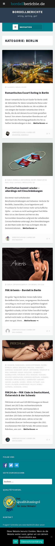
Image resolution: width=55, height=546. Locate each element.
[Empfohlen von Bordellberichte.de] (22, 503)
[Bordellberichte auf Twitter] (12, 465)
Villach (7, 384)
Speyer (29, 382)
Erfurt (25, 370)
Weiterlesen (39, 123)
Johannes (18, 332)
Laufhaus (17, 182)
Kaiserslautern (10, 375)
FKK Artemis (32, 285)
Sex (34, 182)
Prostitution (27, 182)
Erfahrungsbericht (20, 285)
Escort (24, 87)
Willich (33, 384)
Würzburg (17, 387)
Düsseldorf (18, 370)
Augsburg (10, 365)
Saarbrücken (31, 380)
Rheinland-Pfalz (20, 380)
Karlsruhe (21, 375)
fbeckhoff (19, 240)
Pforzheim (9, 380)
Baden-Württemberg (33, 365)
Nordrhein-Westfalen (32, 377)
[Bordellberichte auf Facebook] (6, 465)
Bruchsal (31, 368)
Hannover (13, 372)
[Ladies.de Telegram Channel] (17, 465)
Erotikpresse (25, 180)
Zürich (25, 387)
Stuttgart (36, 382)
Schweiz (23, 382)
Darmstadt (39, 368)
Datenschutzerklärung (31, 541)
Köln (11, 182)
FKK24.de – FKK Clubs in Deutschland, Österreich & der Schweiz (27, 394)
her (23, 132)
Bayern (43, 365)
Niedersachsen (18, 377)
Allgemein (11, 87)
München (34, 375)
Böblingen (22, 368)
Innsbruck (37, 372)
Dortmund (9, 370)
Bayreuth (8, 368)
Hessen (20, 372)
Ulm (42, 382)
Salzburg (15, 382)
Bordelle (16, 180)
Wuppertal (9, 387)
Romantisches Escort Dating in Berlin (27, 92)
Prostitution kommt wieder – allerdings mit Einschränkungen (24, 189)
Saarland (40, 380)
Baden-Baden (20, 365)
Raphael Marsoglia (21, 135)
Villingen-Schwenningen (20, 384)
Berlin (18, 87)
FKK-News (18, 441)
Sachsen (8, 382)
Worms (39, 384)
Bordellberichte (27, 12)
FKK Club (41, 285)
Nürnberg (44, 377)
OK (15, 541)
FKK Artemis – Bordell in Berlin (23, 290)
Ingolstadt (28, 372)
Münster (8, 377)
